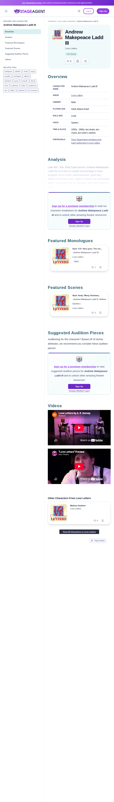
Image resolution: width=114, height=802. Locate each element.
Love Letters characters (66, 21)
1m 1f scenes (33, 90)
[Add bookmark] (100, 267)
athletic (17, 72)
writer (23, 86)
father (12, 90)
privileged (17, 76)
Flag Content (99, 541)
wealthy (7, 76)
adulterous (33, 86)
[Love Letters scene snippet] (61, 304)
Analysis (8, 37)
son (6, 90)
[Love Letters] (57, 34)
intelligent (8, 72)
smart (25, 72)
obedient (8, 81)
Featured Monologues (14, 43)
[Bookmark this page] (78, 61)
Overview (9, 31)
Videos (8, 59)
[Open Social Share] (85, 61)
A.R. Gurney (71, 54)
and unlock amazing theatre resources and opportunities (57, 3)
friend (33, 81)
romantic (24, 81)
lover (6, 86)
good (16, 81)
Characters (52, 21)
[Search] (79, 11)
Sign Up (79, 221)
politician (14, 86)
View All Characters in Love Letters (79, 532)
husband (21, 90)
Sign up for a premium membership (73, 206)
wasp (33, 72)
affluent (27, 76)
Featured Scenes (12, 48)
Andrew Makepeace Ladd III (86, 252)
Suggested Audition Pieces (16, 54)
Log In (88, 11)
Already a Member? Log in (79, 226)
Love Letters (71, 48)
